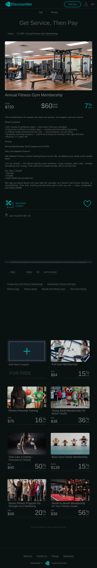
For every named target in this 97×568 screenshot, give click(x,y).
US (37, 272)
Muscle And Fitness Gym (53, 289)
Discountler (21, 4)
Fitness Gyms (30, 289)
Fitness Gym (13, 289)
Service (54, 12)
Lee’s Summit (50, 272)
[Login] (86, 4)
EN (92, 4)
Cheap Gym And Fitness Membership (25, 284)
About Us (27, 556)
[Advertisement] (48, 314)
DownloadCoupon (21, 204)
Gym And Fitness (78, 289)
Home (29, 272)
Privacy (55, 556)
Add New (72, 4)
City (41, 12)
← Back (11, 272)
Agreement (68, 556)
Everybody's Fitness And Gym (62, 284)
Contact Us (42, 556)
